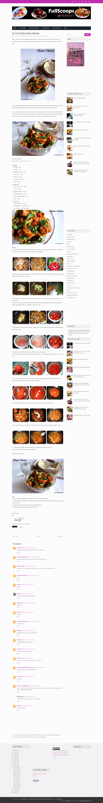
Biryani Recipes (71, 237)
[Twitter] (75, 1)
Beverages (69, 234)
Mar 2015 (15, 784)
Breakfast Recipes (71, 239)
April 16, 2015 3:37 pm (27, 706)
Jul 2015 (15, 777)
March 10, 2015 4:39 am (29, 639)
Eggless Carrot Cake (78, 154)
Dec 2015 (15, 767)
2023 (15, 752)
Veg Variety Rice (71, 297)
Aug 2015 (15, 775)
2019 (15, 758)
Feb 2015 (15, 786)
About (65, 28)
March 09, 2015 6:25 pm (29, 630)
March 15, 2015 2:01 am (35, 685)
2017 (15, 761)
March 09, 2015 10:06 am (33, 557)
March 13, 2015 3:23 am (40, 667)
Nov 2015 (15, 769)
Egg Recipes (70, 256)
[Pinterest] (82, 1)
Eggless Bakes (70, 259)
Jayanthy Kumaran (22, 621)
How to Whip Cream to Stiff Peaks (81, 122)
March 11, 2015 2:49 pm (27, 658)
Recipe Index (23, 28)
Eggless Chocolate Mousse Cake (81, 146)
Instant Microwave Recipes (73, 266)
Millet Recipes (70, 273)
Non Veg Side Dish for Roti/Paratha (33, 36)
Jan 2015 (15, 788)
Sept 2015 (16, 773)
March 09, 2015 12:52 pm (27, 584)
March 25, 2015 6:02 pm (30, 696)
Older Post (60, 536)
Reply (18, 552)
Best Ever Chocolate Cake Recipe (81, 367)
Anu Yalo (19, 676)
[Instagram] (85, 1)
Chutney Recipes (71, 249)
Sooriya (19, 706)
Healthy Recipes (71, 261)
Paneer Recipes (70, 283)
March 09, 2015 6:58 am (29, 547)
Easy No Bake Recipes (72, 254)
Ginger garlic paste (18, 186)
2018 (15, 760)
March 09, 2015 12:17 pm (33, 575)
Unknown (19, 547)
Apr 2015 (15, 782)
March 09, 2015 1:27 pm (27, 593)
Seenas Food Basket (22, 685)
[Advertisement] (72, 21)
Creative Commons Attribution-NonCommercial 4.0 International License (61, 754)
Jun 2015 (15, 779)
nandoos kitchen (21, 575)
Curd (15, 189)
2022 (15, 754)
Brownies (69, 242)
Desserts (69, 251)
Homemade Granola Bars (79, 98)
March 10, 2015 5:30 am (29, 649)
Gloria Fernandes (22, 557)
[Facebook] (79, 1)
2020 (15, 756)
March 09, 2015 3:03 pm (29, 603)
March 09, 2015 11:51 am (30, 566)
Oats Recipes (70, 280)
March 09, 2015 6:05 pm (34, 621)
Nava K (19, 593)
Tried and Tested (56, 28)
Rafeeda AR (20, 566)
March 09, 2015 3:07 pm (27, 612)
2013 (15, 792)
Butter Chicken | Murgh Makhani (25, 33)
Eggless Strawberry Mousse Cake (81, 415)
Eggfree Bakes (45, 28)
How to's (69, 263)
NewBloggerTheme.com (85, 801)
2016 (15, 763)
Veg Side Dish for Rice (72, 295)
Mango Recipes (70, 271)
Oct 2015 (15, 771)
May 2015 (16, 780)
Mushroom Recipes (71, 275)
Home (15, 28)
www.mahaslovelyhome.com (25, 667)
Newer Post (15, 536)
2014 (15, 790)
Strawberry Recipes (71, 292)
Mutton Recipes (70, 278)
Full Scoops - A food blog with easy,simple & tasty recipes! (36, 799)
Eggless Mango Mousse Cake (80, 130)
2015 (15, 765)
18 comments (45, 36)
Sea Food (69, 285)
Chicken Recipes (16, 36)
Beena (19, 584)
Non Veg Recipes (23, 36)
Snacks (68, 290)
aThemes (68, 801)
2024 (15, 750)
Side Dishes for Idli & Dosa (73, 288)
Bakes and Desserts (34, 28)
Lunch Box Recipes (71, 268)
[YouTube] (72, 1)
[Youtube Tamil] (89, 1)
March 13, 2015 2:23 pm (28, 676)
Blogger (60, 799)
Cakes (68, 244)
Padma (19, 658)
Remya (19, 612)
